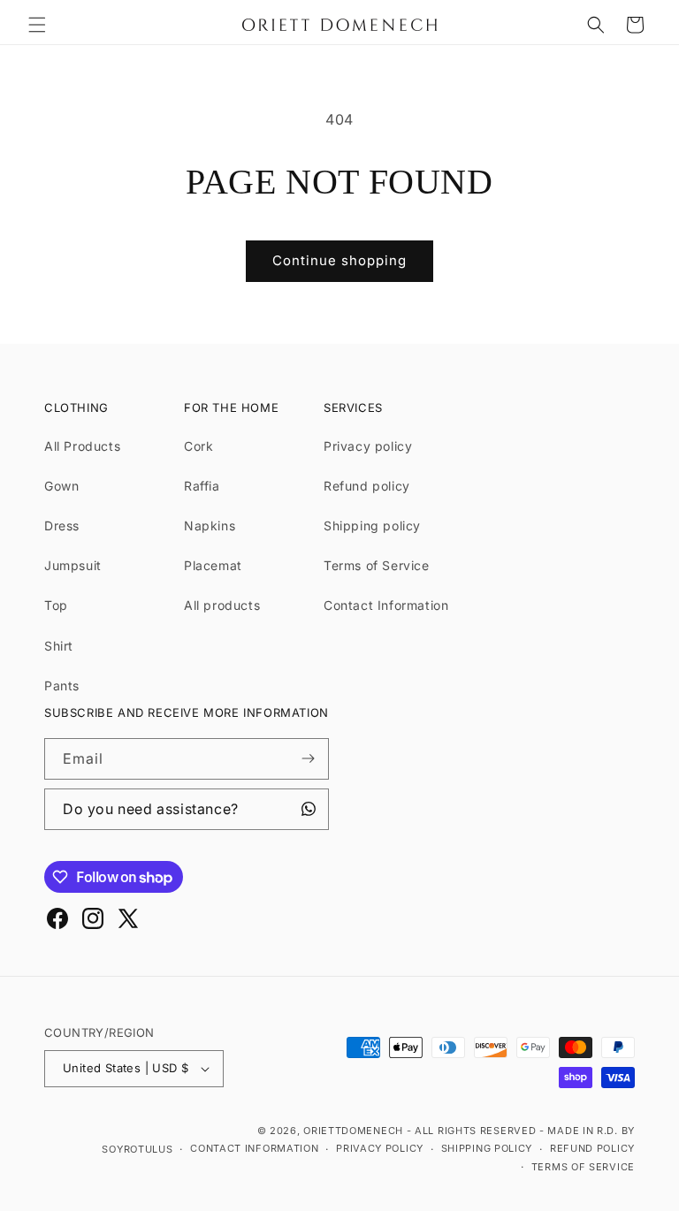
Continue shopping (339, 260)
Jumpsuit (73, 565)
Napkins (209, 525)
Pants (62, 685)
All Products (82, 445)
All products (222, 605)
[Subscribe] (308, 759)
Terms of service (583, 1167)
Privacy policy (368, 445)
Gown (61, 485)
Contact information (254, 1148)
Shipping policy (372, 525)
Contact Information (386, 605)
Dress (62, 525)
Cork (198, 445)
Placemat (213, 565)
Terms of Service (377, 565)
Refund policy (367, 485)
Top (56, 605)
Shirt (58, 645)
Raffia (202, 485)
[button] (37, 24)
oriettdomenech (353, 1130)
